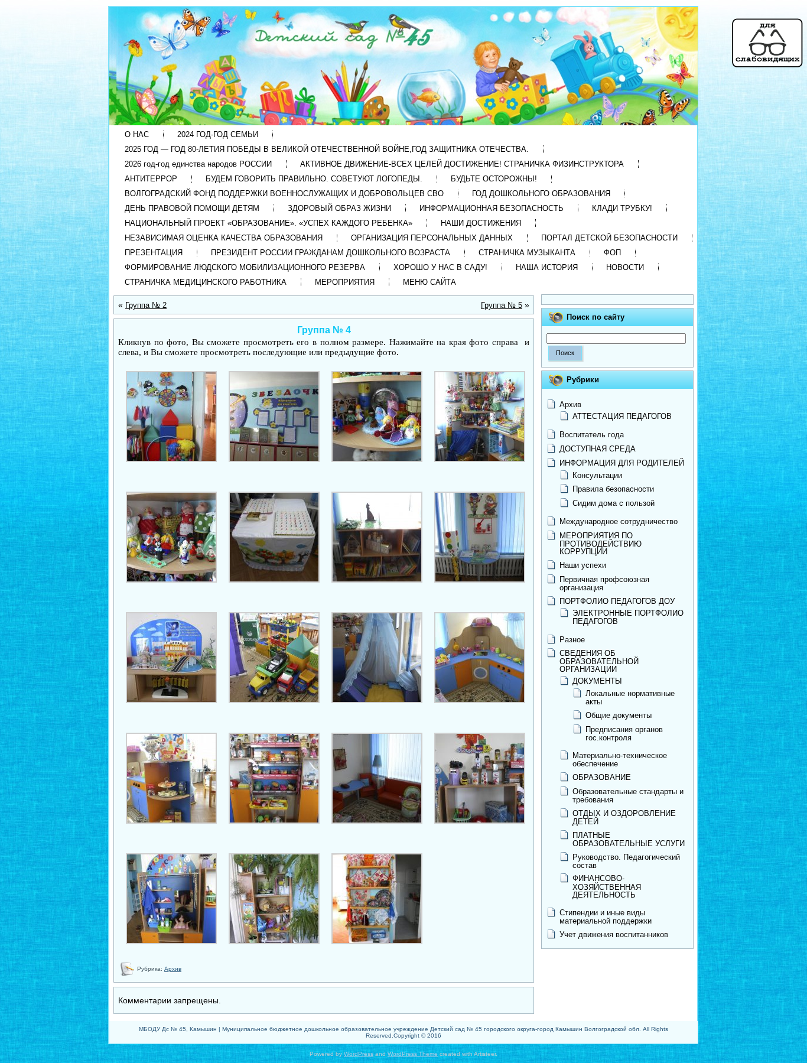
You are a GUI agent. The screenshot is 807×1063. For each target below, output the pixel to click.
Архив (172, 969)
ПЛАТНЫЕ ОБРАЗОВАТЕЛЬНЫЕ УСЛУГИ (628, 839)
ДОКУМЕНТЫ (597, 681)
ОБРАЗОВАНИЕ (601, 777)
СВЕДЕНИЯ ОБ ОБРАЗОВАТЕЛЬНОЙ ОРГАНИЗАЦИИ (599, 661)
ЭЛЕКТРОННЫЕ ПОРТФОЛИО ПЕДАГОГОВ (628, 617)
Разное (572, 639)
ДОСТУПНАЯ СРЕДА (597, 448)
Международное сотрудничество (618, 521)
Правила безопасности (613, 489)
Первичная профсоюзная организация (604, 583)
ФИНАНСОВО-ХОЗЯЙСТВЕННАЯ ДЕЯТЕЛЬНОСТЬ (606, 886)
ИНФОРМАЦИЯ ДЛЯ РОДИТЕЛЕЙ (621, 463)
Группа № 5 (501, 305)
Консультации (597, 475)
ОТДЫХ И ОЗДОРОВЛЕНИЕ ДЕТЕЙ (624, 817)
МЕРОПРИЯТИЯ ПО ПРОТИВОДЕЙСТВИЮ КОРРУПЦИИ (600, 543)
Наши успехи (582, 565)
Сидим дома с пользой (613, 503)
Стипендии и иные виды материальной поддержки (605, 916)
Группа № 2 (146, 305)
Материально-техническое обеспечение (619, 759)
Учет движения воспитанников (613, 934)
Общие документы (618, 715)
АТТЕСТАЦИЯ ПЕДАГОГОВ (622, 416)
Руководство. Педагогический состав (626, 861)
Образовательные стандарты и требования (628, 795)
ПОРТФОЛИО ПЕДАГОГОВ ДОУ (617, 601)
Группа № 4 (324, 330)
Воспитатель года (591, 434)
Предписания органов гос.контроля (624, 733)
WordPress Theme (413, 1054)
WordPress (358, 1054)
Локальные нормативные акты (630, 697)
